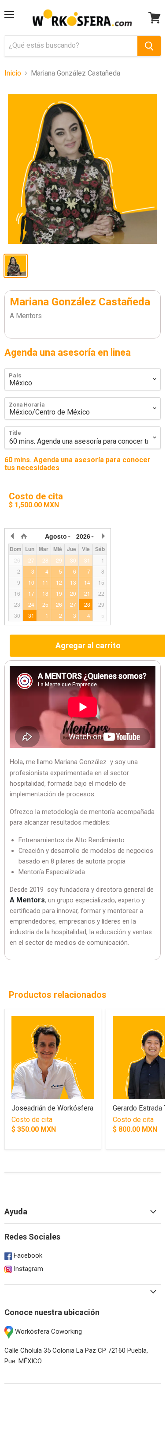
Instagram (27, 1269)
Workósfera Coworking (47, 1331)
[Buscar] (149, 46)
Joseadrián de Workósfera (52, 1108)
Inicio (12, 73)
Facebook (27, 1255)
